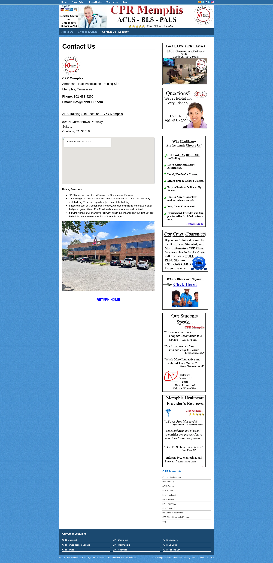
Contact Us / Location (115, 31)
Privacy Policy (78, 2)
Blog (125, 2)
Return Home (108, 299)
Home (64, 2)
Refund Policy (95, 2)
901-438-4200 (83, 96)
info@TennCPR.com (88, 102)
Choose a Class (87, 31)
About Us (67, 31)
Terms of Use (112, 2)
